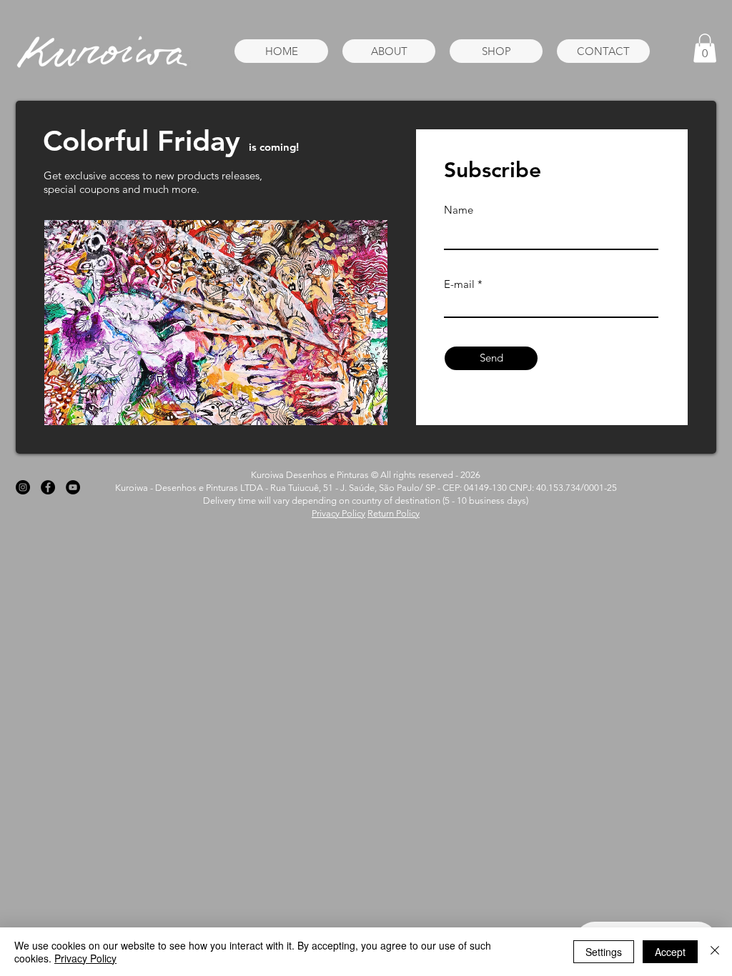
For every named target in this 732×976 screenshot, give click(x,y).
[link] (705, 48)
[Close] (714, 952)
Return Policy (393, 513)
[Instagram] (23, 487)
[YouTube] (73, 487)
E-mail (459, 284)
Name (458, 209)
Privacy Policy (338, 513)
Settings (603, 952)
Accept (670, 952)
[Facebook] (48, 487)
